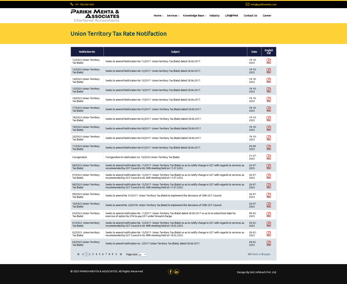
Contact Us (250, 15)
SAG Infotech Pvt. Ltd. (263, 272)
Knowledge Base (193, 15)
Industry (214, 15)
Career (267, 15)
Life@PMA (231, 15)
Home (157, 15)
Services (172, 15)
